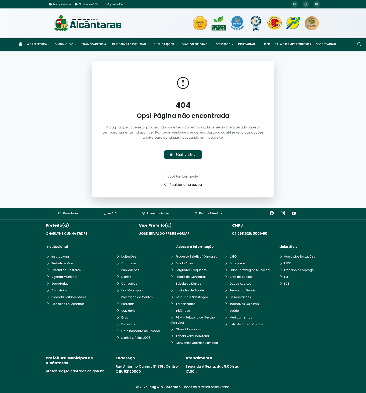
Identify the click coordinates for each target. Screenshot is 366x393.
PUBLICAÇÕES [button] (164, 44)
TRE (286, 277)
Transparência (62, 4)
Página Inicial (186, 154)
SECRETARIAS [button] (326, 44)
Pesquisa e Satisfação (192, 297)
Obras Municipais (188, 329)
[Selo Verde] (218, 23)
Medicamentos (241, 317)
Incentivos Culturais (244, 304)
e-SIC (112, 213)
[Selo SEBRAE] (199, 23)
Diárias (126, 277)
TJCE (287, 263)
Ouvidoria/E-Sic (88, 4)
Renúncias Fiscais (242, 290)
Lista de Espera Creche (246, 324)
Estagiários (237, 263)
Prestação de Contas (137, 297)
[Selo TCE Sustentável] (311, 23)
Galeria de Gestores (66, 270)
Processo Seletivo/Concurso (196, 256)
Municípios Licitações (299, 256)
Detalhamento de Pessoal (140, 331)
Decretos (128, 324)
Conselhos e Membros (68, 304)
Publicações (130, 270)
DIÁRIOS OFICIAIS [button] (195, 44)
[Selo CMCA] (274, 23)
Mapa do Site (114, 4)
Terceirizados (185, 304)
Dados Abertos (210, 213)
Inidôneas (183, 311)
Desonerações (240, 297)
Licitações (128, 256)
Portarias (127, 304)
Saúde (234, 311)
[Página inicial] (20, 44)
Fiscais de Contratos (191, 277)
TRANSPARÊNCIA (93, 44)
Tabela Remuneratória (192, 336)
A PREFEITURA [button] (37, 44)
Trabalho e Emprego (299, 270)
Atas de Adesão (241, 277)
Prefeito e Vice (62, 263)
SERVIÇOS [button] (222, 44)
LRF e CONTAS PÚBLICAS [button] (128, 44)
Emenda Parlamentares (68, 297)
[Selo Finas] (255, 23)
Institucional (60, 256)
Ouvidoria (70, 213)
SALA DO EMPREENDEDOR (293, 44)
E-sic (125, 317)
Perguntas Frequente (191, 270)
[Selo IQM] (293, 23)
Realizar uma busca (185, 184)
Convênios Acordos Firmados (197, 343)
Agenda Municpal (64, 277)
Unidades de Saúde (190, 290)
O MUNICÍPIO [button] (63, 44)
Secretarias (59, 283)
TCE (286, 283)
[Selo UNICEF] (237, 23)
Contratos (128, 263)
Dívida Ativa (184, 263)
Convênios (59, 290)
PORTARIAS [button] (246, 44)
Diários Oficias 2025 (135, 338)
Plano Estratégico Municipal (250, 270)
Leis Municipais (132, 290)
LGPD (266, 44)
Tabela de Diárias (188, 283)
